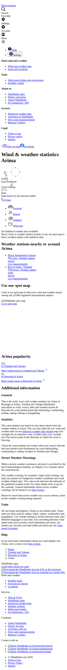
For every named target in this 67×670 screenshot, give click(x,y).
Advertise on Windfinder (20, 116)
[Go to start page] (1, 2)
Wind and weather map (20, 66)
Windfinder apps (16, 94)
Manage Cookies (16, 122)
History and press (17, 97)
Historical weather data (19, 113)
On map (7, 200)
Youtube (46, 651)
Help (14, 50)
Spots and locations (18, 69)
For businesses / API (18, 102)
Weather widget (16, 83)
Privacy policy (15, 136)
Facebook (29, 146)
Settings (17, 55)
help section (38, 490)
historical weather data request (37, 431)
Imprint (11, 139)
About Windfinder (17, 100)
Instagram (47, 648)
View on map (13, 146)
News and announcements (21, 119)
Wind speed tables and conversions (26, 80)
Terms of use (14, 133)
